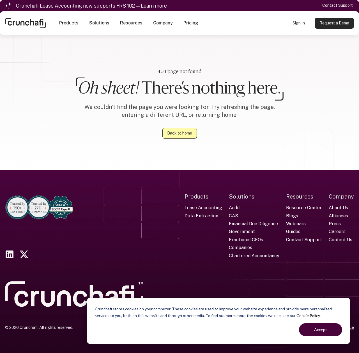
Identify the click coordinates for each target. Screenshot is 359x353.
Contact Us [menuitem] (340, 239)
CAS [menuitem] (233, 215)
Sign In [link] (299, 23)
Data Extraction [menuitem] (201, 215)
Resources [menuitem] (299, 196)
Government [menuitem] (242, 231)
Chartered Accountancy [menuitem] (254, 255)
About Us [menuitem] (338, 207)
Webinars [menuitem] (296, 223)
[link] (25, 23)
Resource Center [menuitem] (304, 207)
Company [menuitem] (341, 196)
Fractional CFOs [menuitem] (246, 239)
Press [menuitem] (335, 223)
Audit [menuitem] (234, 207)
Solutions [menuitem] (241, 196)
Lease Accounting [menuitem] (203, 207)
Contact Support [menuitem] (304, 239)
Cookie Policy (308, 315)
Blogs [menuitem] (292, 215)
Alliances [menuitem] (338, 215)
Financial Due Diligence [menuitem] (253, 223)
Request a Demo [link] (334, 23)
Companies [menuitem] (240, 247)
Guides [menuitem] (293, 231)
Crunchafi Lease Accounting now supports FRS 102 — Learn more (91, 6)
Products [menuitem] (196, 196)
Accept (320, 329)
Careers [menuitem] (337, 231)
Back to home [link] (179, 133)
